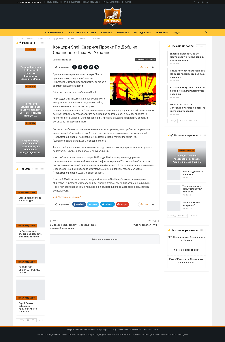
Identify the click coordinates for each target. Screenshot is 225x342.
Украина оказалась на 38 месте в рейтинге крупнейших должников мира (187, 57)
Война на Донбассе (53, 2)
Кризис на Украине (72, 2)
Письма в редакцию (91, 2)
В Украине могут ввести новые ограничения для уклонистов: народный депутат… (30, 146)
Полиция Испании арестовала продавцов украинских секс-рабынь (186, 158)
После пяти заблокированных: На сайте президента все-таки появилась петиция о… (30, 110)
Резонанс (140, 59)
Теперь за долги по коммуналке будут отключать (192, 189)
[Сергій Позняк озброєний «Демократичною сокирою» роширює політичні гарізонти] (30, 290)
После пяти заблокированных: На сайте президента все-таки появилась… (187, 74)
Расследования (142, 32)
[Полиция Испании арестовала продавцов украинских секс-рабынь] (186, 154)
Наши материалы (54, 32)
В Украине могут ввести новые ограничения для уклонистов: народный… (187, 90)
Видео (176, 32)
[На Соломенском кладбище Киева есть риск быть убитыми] (30, 217)
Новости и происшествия (82, 32)
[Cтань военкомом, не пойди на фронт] (30, 184)
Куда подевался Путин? (146, 225)
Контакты (126, 2)
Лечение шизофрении (186, 249)
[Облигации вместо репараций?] (173, 206)
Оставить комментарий (106, 239)
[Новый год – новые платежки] (173, 175)
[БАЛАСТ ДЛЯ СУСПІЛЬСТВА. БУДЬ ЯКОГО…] (30, 254)
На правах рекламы (111, 2)
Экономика (162, 32)
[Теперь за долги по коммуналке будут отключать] (173, 190)
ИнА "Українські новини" (67, 197)
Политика (106, 32)
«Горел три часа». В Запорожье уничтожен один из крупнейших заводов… (187, 107)
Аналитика (123, 32)
